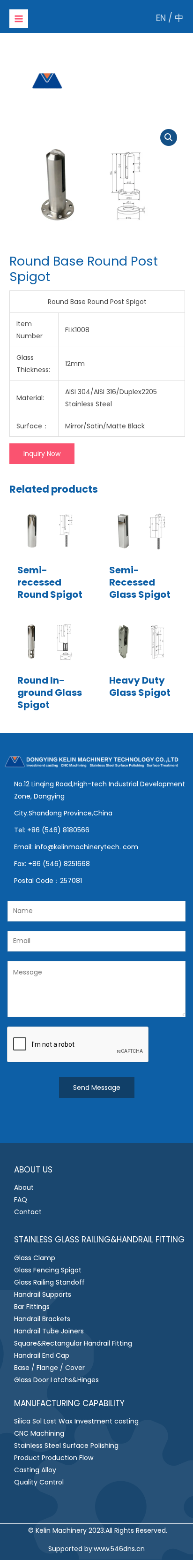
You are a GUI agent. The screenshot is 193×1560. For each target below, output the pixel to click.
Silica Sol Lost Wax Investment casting (76, 1421)
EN (161, 18)
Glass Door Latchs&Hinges (56, 1380)
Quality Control (39, 1482)
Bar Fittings (32, 1306)
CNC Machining (39, 1433)
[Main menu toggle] (18, 18)
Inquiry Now (41, 453)
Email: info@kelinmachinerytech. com (76, 847)
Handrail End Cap (41, 1355)
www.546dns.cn (119, 1548)
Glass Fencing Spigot (48, 1270)
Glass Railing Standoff (49, 1282)
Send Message (96, 1087)
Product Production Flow (53, 1457)
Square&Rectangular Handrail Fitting (73, 1343)
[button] (168, 137)
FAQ (20, 1199)
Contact (28, 1212)
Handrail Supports (42, 1294)
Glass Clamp (34, 1258)
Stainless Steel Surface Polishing (66, 1445)
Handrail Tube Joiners (49, 1331)
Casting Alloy (35, 1470)
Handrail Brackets (42, 1319)
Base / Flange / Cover (49, 1367)
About (24, 1187)
